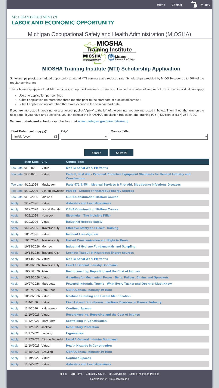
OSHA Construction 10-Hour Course (92, 197)
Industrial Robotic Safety (84, 221)
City (64, 131)
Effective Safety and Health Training (92, 228)
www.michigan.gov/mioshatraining (103, 121)
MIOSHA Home (117, 373)
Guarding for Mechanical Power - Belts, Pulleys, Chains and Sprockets (117, 277)
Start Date (18, 131)
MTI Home (77, 373)
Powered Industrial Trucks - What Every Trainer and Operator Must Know (119, 283)
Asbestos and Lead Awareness (88, 203)
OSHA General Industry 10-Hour (89, 289)
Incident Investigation (82, 234)
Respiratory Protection (82, 327)
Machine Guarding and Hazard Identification (98, 296)
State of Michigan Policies (144, 373)
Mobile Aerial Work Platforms (87, 168)
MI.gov (205, 4)
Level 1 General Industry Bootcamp (92, 265)
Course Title (120, 131)
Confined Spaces (78, 308)
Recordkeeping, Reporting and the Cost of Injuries (103, 271)
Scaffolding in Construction (86, 320)
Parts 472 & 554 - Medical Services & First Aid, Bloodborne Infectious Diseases (123, 184)
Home (161, 4)
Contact (177, 4)
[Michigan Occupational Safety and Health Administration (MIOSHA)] (109, 20)
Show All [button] (121, 152)
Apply (14, 203)
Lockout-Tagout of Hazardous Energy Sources (100, 252)
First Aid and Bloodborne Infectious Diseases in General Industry (113, 302)
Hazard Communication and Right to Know (97, 240)
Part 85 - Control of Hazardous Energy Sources (100, 190)
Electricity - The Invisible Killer (88, 215)
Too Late (17, 168)
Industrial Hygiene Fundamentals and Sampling (101, 246)
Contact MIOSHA (95, 373)
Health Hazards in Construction (89, 345)
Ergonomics (75, 333)
